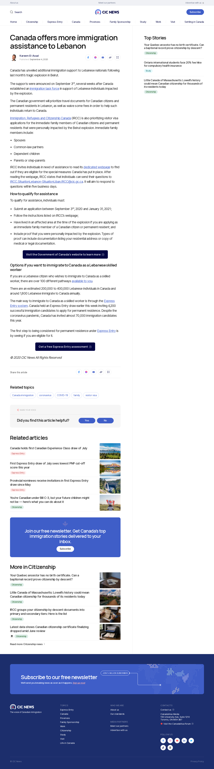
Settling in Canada (194, 21)
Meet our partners (119, 726)
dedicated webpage (96, 167)
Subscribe (195, 12)
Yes (87, 420)
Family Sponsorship (120, 21)
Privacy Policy (197, 761)
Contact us (166, 709)
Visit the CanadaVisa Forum (177, 723)
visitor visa (91, 395)
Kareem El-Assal (29, 55)
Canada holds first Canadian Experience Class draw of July (48, 448)
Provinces (95, 21)
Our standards (117, 714)
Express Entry (55, 21)
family (76, 395)
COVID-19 (62, 395)
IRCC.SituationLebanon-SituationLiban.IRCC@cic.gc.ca (46, 182)
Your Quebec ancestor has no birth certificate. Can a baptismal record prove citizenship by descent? (174, 46)
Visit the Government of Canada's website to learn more (63, 254)
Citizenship (32, 21)
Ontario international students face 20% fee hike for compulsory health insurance (172, 64)
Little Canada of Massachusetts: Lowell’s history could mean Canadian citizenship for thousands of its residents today (173, 83)
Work (158, 21)
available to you (82, 281)
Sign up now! (79, 682)
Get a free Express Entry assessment (63, 346)
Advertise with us (118, 730)
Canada (76, 21)
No (105, 420)
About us (114, 709)
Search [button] (18, 12)
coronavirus (45, 395)
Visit (173, 21)
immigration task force (44, 89)
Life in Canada (67, 743)
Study (143, 21)
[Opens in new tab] (163, 740)
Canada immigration (23, 395)
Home (13, 21)
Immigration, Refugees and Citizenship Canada (40, 118)
